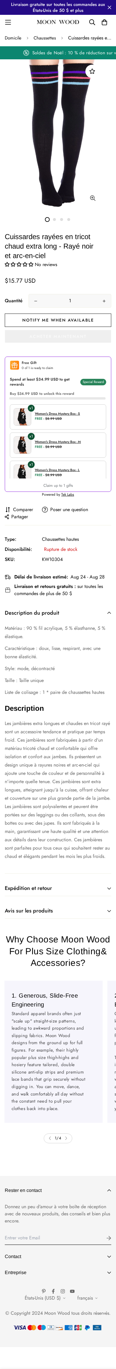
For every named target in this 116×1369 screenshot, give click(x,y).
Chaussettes (45, 38)
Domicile (13, 38)
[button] (20, 264)
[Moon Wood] (58, 22)
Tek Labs (67, 494)
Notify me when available (58, 320)
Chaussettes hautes (60, 539)
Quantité (14, 300)
